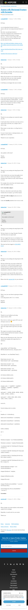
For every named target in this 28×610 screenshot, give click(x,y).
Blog (14, 589)
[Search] (26, 2)
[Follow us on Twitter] (8, 564)
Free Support (13, 583)
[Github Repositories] (20, 564)
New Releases (13, 574)
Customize (8, 605)
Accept (14, 601)
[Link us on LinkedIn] (11, 564)
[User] (23, 2)
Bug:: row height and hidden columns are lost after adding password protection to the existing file (12, 45)
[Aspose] (10, 2)
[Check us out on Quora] (17, 564)
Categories (7, 524)
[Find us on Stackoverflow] (14, 564)
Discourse (9, 530)
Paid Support (13, 585)
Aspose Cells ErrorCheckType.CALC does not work (11, 50)
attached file (11, 279)
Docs (13, 578)
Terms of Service (5, 526)
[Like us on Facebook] (5, 564)
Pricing (13, 576)
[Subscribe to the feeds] (24, 564)
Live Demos (14, 581)
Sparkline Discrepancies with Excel (9, 53)
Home (2, 524)
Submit (14, 550)
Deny (19, 605)
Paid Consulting (14, 587)
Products (13, 572)
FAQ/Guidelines (15, 524)
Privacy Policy (13, 526)
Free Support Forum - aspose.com (9, 6)
